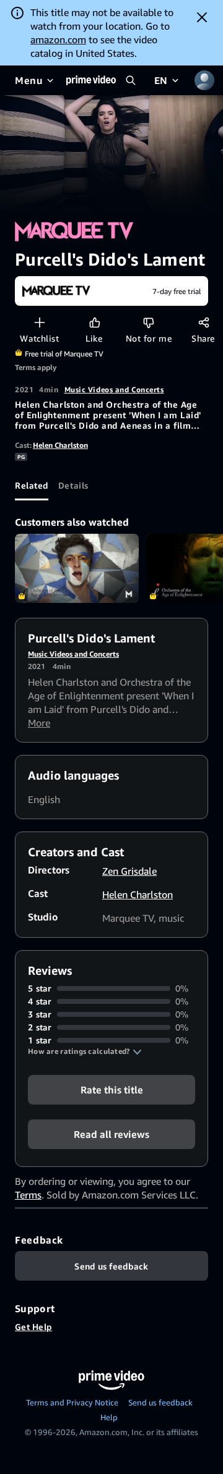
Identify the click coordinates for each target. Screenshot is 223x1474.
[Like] (94, 322)
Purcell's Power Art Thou (77, 569)
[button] (85, 1051)
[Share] (203, 322)
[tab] (31, 485)
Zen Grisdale (129, 871)
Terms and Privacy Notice (72, 1402)
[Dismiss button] (202, 17)
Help (109, 1417)
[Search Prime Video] (130, 80)
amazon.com (58, 39)
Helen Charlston (60, 445)
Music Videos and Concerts (114, 389)
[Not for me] (148, 322)
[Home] (91, 80)
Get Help (33, 1326)
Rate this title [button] (112, 1090)
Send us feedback (160, 1402)
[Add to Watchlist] (39, 322)
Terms (28, 1195)
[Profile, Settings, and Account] (204, 80)
